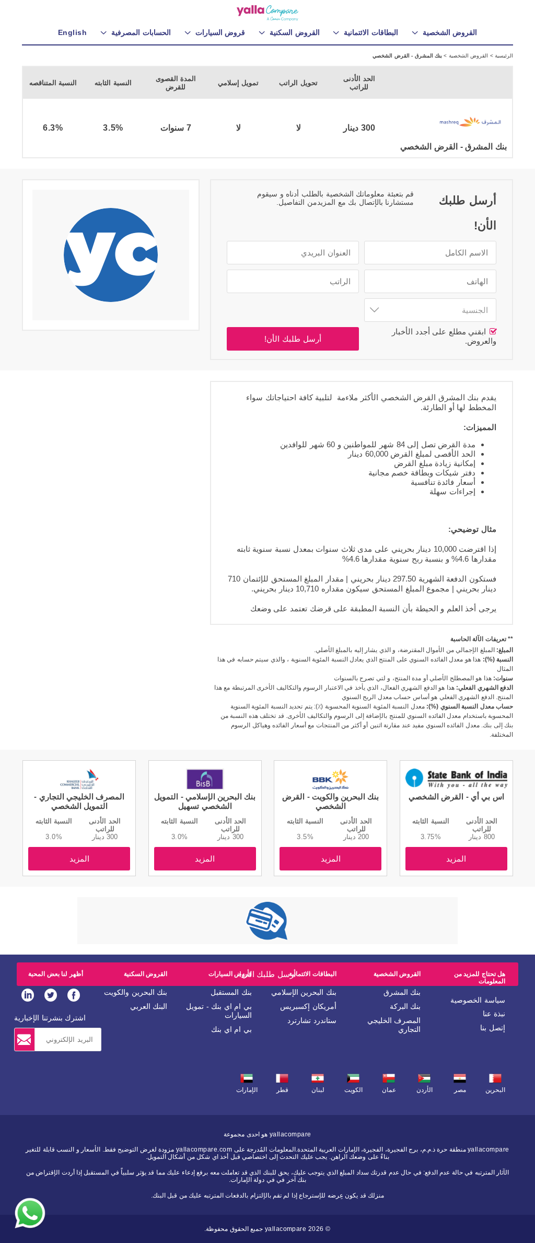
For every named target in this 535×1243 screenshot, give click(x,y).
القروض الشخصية (467, 56)
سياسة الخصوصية (477, 1000)
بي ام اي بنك (231, 1029)
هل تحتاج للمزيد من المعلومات (479, 977)
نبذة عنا (494, 1013)
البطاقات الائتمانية (312, 974)
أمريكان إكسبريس (308, 1006)
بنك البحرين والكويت (135, 992)
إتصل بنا (492, 1028)
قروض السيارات (230, 974)
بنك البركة (405, 1006)
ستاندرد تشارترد (311, 1020)
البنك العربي (149, 1006)
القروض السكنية (145, 974)
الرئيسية (503, 56)
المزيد (456, 858)
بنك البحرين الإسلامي (303, 992)
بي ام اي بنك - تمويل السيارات (219, 1010)
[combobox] (430, 310)
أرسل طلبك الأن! (292, 338)
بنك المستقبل (231, 992)
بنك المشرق (402, 992)
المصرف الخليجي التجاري (394, 1024)
